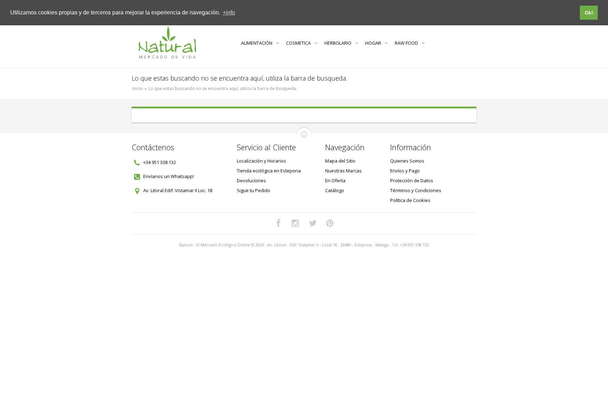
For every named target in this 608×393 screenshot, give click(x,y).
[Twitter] (313, 223)
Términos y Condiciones (415, 190)
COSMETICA (298, 43)
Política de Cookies (410, 200)
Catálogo (334, 190)
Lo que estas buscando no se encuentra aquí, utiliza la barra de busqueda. (222, 88)
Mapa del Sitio (340, 161)
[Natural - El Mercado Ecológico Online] (167, 43)
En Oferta (335, 180)
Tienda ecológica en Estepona (269, 170)
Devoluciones (251, 180)
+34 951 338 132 (159, 162)
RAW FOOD (406, 43)
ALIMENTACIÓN (256, 43)
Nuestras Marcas (343, 170)
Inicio (137, 88)
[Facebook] (278, 223)
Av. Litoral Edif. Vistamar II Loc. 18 (177, 190)
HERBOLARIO (338, 43)
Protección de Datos (411, 180)
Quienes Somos (407, 161)
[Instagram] (296, 223)
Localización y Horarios (261, 161)
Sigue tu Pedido (253, 190)
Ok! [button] (589, 12)
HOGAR (373, 43)
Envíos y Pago (405, 170)
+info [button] (229, 12)
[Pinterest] (330, 223)
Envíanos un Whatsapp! (168, 176)
